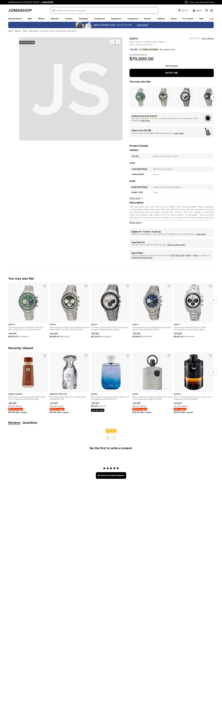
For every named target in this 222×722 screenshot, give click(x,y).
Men (30, 19)
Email (188, 255)
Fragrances (133, 19)
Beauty (147, 19)
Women (41, 19)
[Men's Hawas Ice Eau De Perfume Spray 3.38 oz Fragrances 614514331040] (127, 355)
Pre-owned (188, 19)
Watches (55, 19)
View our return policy (176, 245)
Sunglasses (99, 19)
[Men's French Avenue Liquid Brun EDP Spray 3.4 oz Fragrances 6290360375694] (44, 355)
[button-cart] (211, 10)
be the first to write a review (111, 475)
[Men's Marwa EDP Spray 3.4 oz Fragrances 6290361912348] (86, 355)
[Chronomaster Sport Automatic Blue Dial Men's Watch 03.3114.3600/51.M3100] (168, 286)
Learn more (145, 120)
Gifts (201, 19)
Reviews (14, 422)
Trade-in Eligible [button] (150, 49)
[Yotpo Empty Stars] (195, 38)
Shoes (174, 19)
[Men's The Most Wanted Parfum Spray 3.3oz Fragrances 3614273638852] (210, 355)
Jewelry (68, 19)
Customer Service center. (142, 257)
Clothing (161, 19)
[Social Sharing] (111, 41)
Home (10, 31)
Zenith (25, 31)
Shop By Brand (15, 19)
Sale (212, 19)
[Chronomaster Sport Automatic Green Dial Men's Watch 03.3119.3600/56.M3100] (44, 286)
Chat (195, 255)
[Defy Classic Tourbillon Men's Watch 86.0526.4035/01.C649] (118, 41)
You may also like (140, 81)
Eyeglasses (116, 19)
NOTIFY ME (171, 72)
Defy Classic (34, 31)
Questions (29, 422)
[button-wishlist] (206, 10)
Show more (135, 222)
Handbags (83, 19)
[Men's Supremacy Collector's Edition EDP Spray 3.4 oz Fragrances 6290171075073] (168, 355)
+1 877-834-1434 (177, 255)
